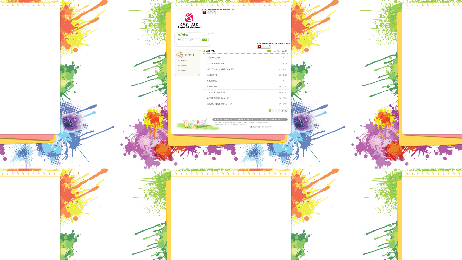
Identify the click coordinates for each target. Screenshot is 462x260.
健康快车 (276, 51)
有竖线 (280, 119)
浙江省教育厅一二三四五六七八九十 (246, 119)
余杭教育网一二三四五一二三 (223, 119)
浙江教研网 (264, 119)
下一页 (284, 111)
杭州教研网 (274, 119)
